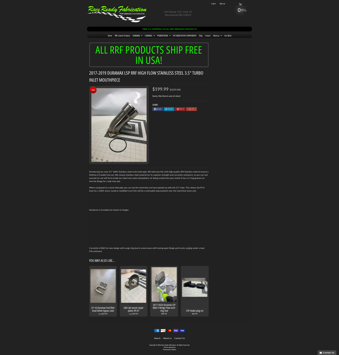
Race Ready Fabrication (168, 345)
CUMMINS (150, 36)
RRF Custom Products (122, 35)
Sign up (222, 4)
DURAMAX (138, 36)
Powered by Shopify (169, 349)
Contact (208, 35)
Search (157, 338)
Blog (200, 35)
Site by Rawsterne (169, 347)
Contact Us (179, 338)
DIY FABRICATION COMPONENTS (185, 35)
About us (218, 36)
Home (110, 35)
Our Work (227, 35)
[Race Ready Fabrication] (117, 13)
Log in (213, 4)
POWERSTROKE (164, 36)
